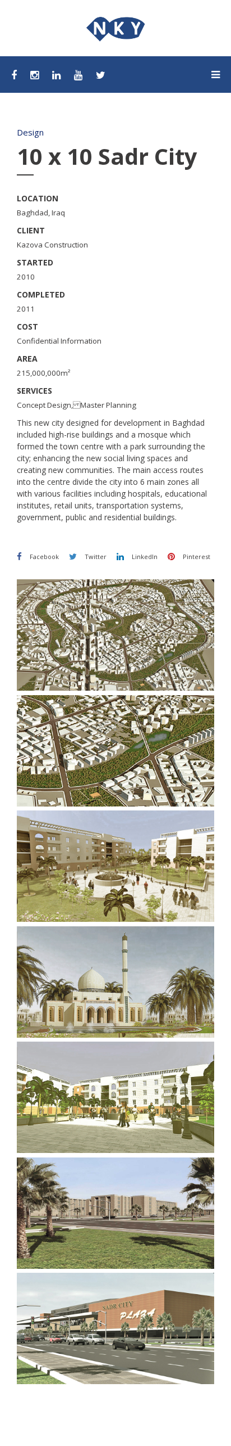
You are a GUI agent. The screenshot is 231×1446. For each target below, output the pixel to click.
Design (30, 132)
